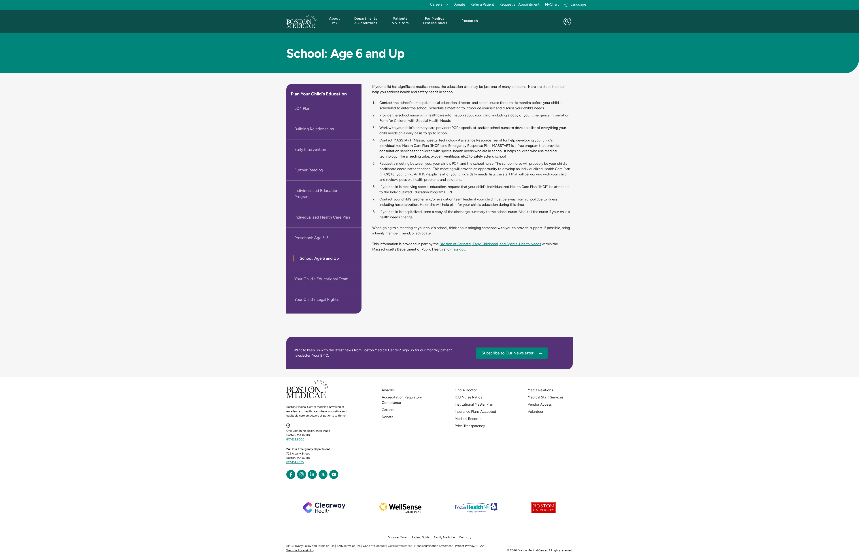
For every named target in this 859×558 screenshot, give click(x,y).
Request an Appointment (520, 4)
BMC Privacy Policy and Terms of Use (310, 546)
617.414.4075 (295, 462)
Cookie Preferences (400, 545)
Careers (388, 410)
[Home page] (307, 397)
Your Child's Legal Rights (316, 299)
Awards (388, 390)
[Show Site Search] (567, 21)
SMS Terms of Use (349, 546)
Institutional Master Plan (474, 404)
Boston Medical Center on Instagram (301, 474)
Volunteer (535, 411)
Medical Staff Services (545, 397)
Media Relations (540, 390)
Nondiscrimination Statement (433, 546)
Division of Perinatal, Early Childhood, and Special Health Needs (490, 244)
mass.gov (457, 249)
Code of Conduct (374, 546)
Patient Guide (420, 537)
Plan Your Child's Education (319, 94)
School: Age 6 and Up (319, 258)
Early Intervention (310, 149)
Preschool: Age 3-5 (311, 237)
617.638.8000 (295, 439)
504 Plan (302, 108)
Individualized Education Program (316, 193)
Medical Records (468, 419)
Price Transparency (470, 426)
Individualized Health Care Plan (322, 217)
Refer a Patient (482, 4)
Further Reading (308, 170)
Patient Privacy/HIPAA (469, 546)
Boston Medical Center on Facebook (290, 474)
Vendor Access (540, 404)
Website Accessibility (300, 550)
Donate (459, 4)
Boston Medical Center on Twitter (323, 474)
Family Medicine (444, 537)
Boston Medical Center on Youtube (333, 474)
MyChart (552, 4)
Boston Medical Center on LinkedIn (312, 474)
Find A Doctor (466, 390)
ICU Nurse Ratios (468, 397)
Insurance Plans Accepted (475, 411)
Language (578, 4)
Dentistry (465, 537)
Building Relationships (314, 128)
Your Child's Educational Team (321, 278)
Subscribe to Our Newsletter (508, 353)
